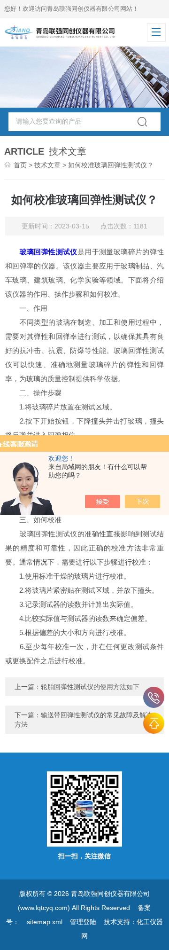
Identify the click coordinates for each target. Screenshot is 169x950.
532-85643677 (153, 697)
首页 (20, 165)
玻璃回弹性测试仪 (48, 252)
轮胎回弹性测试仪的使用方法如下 (90, 687)
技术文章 (47, 165)
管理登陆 (83, 922)
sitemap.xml (44, 922)
